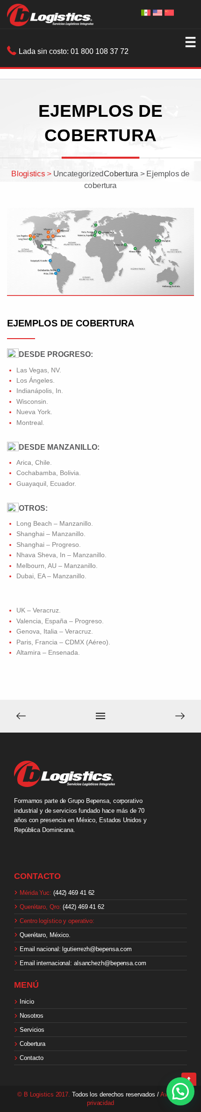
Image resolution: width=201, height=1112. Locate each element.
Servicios (34, 1030)
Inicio (28, 1002)
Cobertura (34, 1044)
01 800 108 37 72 (100, 51)
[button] (180, 1091)
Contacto (31, 1058)
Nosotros (33, 1016)
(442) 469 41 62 (57, 893)
